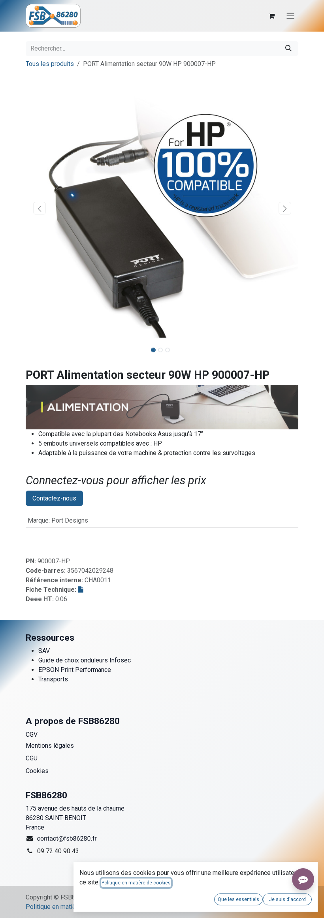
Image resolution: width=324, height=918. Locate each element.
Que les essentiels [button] (238, 899)
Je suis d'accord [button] (287, 899)
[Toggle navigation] (290, 16)
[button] (39, 208)
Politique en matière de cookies (70, 906)
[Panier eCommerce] (271, 16)
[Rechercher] (288, 48)
